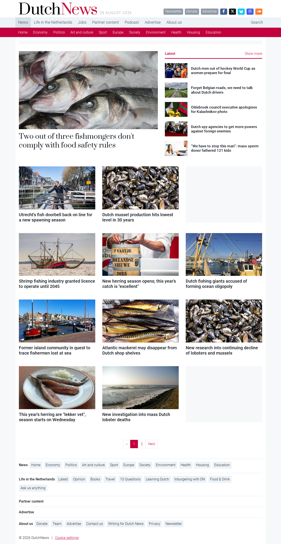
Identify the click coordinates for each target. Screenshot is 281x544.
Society (134, 32)
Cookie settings (67, 538)
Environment (156, 32)
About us (174, 22)
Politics (59, 32)
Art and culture (81, 32)
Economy (40, 32)
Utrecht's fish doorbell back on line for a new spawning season (55, 217)
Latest (170, 53)
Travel (110, 479)
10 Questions (130, 479)
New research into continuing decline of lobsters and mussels (222, 350)
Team (57, 524)
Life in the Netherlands (53, 22)
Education (213, 32)
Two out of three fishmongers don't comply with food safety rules (76, 140)
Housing (193, 32)
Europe (118, 32)
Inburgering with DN (189, 479)
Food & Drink (220, 479)
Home (22, 32)
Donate (191, 11)
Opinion (79, 479)
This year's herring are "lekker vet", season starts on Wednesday (52, 417)
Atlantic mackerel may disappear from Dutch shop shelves (139, 350)
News (23, 22)
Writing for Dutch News (126, 524)
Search (257, 22)
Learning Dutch (157, 479)
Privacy (154, 524)
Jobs (82, 22)
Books (95, 479)
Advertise (209, 11)
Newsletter (173, 11)
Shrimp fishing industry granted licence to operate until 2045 (57, 283)
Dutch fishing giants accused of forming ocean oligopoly (216, 283)
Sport (103, 32)
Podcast (132, 22)
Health (176, 32)
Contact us (94, 524)
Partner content (105, 22)
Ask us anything (33, 488)
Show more (253, 54)
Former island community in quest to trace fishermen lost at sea (54, 350)
